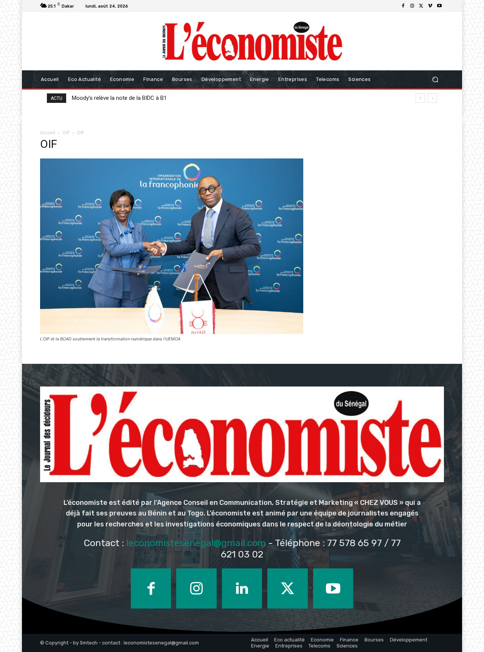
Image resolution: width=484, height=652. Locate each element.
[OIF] (171, 332)
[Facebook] (403, 6)
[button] (435, 79)
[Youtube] (439, 6)
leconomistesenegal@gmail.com (196, 542)
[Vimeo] (430, 6)
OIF (66, 132)
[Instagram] (412, 6)
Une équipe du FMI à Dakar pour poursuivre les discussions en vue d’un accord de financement (196, 98)
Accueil (47, 132)
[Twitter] (421, 6)
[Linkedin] (242, 588)
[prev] (420, 98)
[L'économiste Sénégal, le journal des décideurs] (252, 41)
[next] (432, 98)
